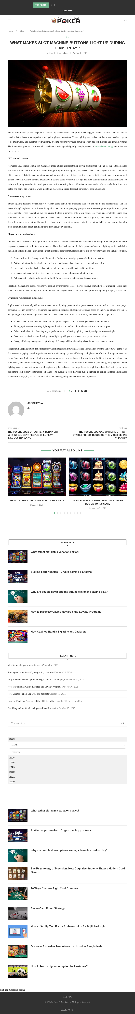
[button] (51, 5)
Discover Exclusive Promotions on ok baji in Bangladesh (66, 946)
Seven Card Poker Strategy (48, 908)
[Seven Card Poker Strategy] (17, 913)
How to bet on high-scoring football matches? (59, 966)
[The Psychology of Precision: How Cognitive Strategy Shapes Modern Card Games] (17, 873)
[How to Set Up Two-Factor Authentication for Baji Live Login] (17, 931)
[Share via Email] (85, 391)
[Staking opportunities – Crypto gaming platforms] (17, 576)
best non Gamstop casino (12, 990)
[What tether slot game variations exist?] (37, 477)
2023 (12, 767)
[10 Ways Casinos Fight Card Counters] (17, 893)
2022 (12, 772)
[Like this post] (72, 391)
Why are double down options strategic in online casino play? (69, 591)
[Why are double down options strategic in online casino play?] (17, 596)
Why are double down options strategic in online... (62, 5)
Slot (22, 31)
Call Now (67, 11)
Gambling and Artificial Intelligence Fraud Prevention (33, 708)
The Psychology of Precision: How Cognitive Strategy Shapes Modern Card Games (78, 870)
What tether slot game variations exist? (37, 500)
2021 (12, 776)
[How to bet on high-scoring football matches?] (17, 971)
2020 (12, 781)
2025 (12, 757)
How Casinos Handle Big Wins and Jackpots (58, 631)
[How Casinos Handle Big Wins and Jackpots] (17, 636)
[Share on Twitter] (79, 391)
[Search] (125, 20)
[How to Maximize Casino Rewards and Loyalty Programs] (17, 616)
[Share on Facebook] (75, 391)
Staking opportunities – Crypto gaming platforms (61, 571)
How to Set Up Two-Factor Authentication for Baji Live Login (68, 926)
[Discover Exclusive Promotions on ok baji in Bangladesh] (17, 951)
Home (10, 31)
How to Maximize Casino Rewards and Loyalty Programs (66, 611)
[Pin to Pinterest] (82, 391)
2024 (12, 762)
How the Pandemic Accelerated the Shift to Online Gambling (36, 701)
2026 (12, 739)
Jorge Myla (62, 53)
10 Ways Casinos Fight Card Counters (54, 888)
